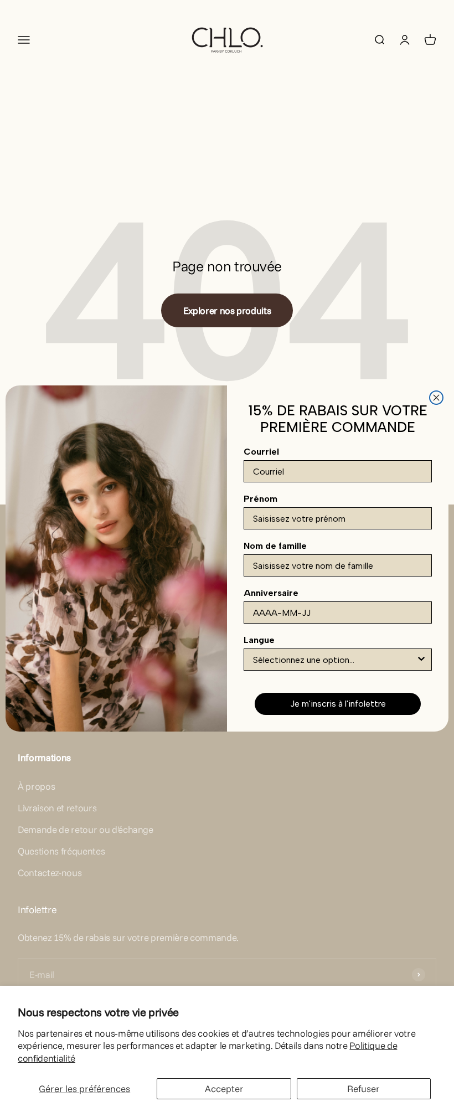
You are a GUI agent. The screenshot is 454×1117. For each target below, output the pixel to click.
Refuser (363, 1088)
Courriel (261, 451)
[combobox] (334, 659)
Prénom (260, 498)
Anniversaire (271, 593)
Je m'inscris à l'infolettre (338, 703)
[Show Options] (421, 659)
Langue (259, 640)
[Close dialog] (436, 397)
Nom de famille (275, 546)
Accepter (224, 1088)
